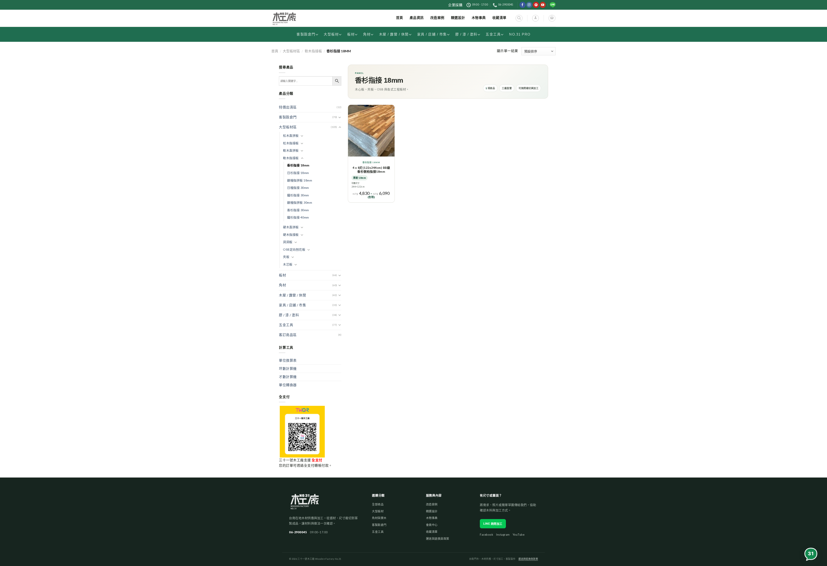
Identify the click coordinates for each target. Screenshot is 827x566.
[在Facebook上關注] (522, 5)
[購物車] (552, 18)
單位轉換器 (288, 385)
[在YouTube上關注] (543, 5)
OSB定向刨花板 (294, 249)
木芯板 (287, 264)
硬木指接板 (291, 234)
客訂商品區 (288, 335)
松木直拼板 (291, 135)
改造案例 (432, 504)
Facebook (486, 534)
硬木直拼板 (291, 227)
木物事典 (432, 517)
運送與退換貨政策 (437, 538)
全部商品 (378, 504)
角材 (367, 34)
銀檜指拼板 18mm (299, 180)
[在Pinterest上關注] (536, 5)
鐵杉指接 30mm (298, 195)
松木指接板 (291, 143)
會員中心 (432, 524)
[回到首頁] (304, 504)
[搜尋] (519, 18)
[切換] (339, 117)
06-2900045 (298, 532)
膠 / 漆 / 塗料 (466, 34)
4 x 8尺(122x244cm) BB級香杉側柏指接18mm (371, 169)
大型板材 (331, 34)
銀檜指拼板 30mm (299, 202)
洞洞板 (287, 242)
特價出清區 (288, 107)
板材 (351, 34)
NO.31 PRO (519, 34)
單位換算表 (288, 360)
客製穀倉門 (306, 34)
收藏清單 (432, 531)
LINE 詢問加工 (492, 523)
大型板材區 (291, 51)
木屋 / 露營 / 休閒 (394, 34)
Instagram (503, 534)
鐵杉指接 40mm (298, 217)
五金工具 (493, 34)
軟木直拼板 (291, 150)
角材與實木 (379, 517)
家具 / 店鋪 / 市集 (432, 34)
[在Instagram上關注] (529, 5)
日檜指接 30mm (298, 187)
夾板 (286, 257)
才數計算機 (288, 377)
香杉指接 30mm (298, 210)
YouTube (519, 534)
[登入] (535, 18)
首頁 (274, 51)
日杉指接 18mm (298, 173)
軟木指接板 (313, 51)
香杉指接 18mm (298, 165)
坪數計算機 (288, 369)
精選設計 (432, 511)
